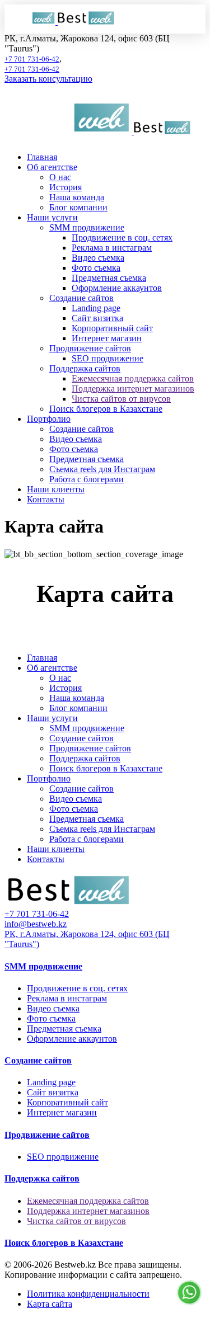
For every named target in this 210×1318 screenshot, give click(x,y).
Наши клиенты (56, 489)
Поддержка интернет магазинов (133, 388)
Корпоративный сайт (112, 328)
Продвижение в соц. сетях (122, 237)
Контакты (45, 499)
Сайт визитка (97, 318)
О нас (60, 177)
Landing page (96, 308)
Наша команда (76, 197)
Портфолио (49, 418)
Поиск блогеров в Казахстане (105, 408)
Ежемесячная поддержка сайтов (133, 378)
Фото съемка (96, 267)
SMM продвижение (86, 227)
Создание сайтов (81, 298)
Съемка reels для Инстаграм (102, 469)
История (65, 187)
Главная (42, 157)
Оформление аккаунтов (117, 288)
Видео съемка (98, 257)
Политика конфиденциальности (88, 1293)
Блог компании (78, 207)
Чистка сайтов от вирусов (121, 398)
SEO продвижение (107, 358)
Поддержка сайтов (84, 368)
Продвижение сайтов (90, 348)
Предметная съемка (109, 278)
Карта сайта (49, 1303)
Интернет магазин (107, 338)
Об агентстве (52, 167)
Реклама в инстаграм (112, 247)
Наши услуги (52, 217)
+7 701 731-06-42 (31, 59)
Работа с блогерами (86, 479)
